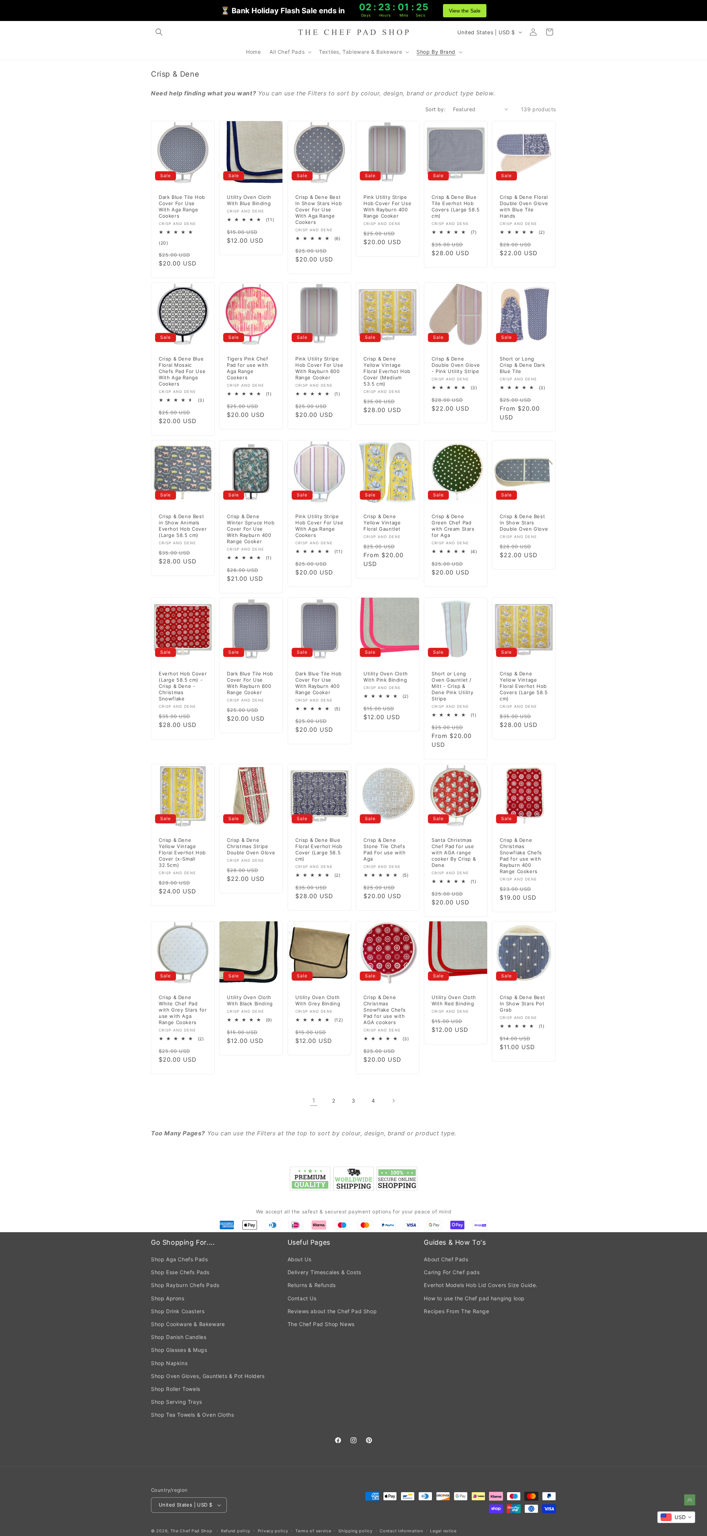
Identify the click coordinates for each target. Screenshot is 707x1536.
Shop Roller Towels (175, 1389)
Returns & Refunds (312, 1285)
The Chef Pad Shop (191, 1530)
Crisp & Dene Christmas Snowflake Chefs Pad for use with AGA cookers (384, 1009)
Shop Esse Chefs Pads (180, 1272)
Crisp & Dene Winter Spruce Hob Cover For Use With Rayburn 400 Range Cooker (250, 528)
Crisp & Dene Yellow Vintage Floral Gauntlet (382, 522)
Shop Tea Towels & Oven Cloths (192, 1415)
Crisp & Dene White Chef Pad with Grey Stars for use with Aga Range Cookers (183, 1009)
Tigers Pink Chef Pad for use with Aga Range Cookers (247, 368)
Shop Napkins (169, 1363)
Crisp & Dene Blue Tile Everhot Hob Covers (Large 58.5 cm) (456, 206)
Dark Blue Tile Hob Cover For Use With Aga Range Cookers (182, 206)
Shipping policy (355, 1530)
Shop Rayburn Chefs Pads (185, 1285)
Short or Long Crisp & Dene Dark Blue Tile (522, 365)
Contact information (401, 1530)
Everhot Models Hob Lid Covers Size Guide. (481, 1285)
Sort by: (435, 109)
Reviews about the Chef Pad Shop (332, 1311)
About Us (300, 1259)
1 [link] (313, 1100)
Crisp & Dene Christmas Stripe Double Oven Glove (251, 846)
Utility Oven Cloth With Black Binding (250, 1000)
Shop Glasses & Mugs (179, 1350)
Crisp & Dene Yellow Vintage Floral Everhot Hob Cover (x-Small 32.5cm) (182, 852)
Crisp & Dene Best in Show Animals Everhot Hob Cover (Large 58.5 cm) (183, 525)
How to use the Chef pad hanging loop (474, 1298)
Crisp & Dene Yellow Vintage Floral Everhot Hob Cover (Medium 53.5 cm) (387, 371)
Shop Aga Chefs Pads (179, 1259)
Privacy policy (273, 1530)
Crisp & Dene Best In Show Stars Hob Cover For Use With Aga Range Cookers (318, 209)
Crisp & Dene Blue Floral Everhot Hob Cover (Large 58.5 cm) (318, 849)
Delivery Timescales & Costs (324, 1272)
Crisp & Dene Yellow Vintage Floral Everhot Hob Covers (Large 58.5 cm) (524, 686)
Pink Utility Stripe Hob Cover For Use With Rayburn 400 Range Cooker (387, 206)
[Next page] (393, 1101)
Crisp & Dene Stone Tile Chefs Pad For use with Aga (384, 849)
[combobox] (676, 1517)
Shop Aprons (167, 1298)
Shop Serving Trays (176, 1402)
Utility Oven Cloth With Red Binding (454, 1000)
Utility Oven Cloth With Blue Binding (249, 200)
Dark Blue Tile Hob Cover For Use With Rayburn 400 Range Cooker (318, 683)
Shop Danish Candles (178, 1337)
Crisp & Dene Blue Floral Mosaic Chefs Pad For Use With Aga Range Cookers (182, 371)
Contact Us (302, 1298)
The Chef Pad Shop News (321, 1324)
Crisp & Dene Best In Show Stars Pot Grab (522, 1003)
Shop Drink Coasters (177, 1311)
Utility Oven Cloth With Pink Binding (385, 677)
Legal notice (443, 1530)
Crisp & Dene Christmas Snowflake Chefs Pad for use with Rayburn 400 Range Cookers (521, 855)
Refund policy (235, 1530)
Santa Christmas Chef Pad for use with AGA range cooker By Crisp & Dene (454, 852)
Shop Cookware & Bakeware (188, 1324)
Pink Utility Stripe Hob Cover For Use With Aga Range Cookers (319, 525)
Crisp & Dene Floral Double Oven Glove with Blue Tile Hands (524, 206)
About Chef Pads (446, 1259)
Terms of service (313, 1530)
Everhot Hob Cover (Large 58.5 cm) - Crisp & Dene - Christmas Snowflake (183, 686)
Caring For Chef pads (451, 1272)
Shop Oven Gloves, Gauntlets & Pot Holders (208, 1376)
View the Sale (465, 11)
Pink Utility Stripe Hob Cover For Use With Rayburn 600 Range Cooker (319, 368)
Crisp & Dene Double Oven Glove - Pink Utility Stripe (456, 365)
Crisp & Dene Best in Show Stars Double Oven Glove (524, 522)
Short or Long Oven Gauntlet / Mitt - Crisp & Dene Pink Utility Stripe (452, 686)
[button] (159, 32)
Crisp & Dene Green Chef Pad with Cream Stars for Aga (453, 525)
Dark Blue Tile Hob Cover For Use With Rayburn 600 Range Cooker (250, 683)
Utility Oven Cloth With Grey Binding (317, 1000)
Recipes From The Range (456, 1311)
